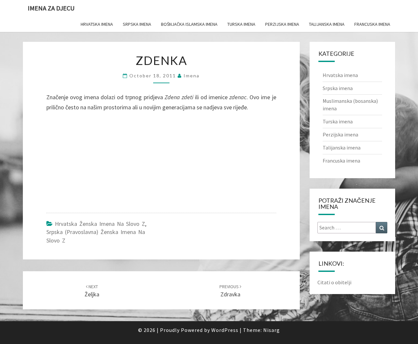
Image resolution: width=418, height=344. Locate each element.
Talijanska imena (327, 24)
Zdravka (229, 291)
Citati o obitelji (334, 282)
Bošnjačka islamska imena (189, 24)
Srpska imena (137, 24)
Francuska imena (372, 24)
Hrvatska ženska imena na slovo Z (100, 223)
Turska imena (241, 24)
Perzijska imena (282, 24)
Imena (192, 75)
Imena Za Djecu (51, 8)
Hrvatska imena (97, 24)
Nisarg (271, 330)
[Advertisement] (95, 164)
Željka (92, 291)
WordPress (224, 330)
